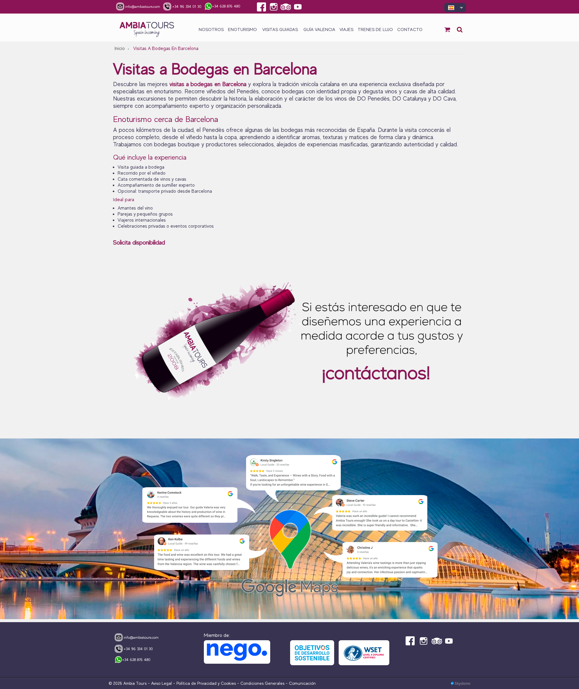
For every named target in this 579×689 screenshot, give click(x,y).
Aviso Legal (161, 683)
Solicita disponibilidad (140, 242)
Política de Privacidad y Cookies (206, 683)
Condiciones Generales (262, 683)
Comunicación (302, 683)
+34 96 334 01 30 (138, 649)
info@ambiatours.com (141, 637)
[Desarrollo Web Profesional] (460, 683)
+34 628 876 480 (136, 659)
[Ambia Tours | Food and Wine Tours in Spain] (147, 28)
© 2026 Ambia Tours (128, 683)
